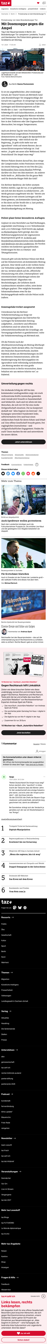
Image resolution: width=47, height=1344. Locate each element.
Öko (3, 930)
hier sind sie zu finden (34, 764)
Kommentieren (16, 465)
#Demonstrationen (32, 455)
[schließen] (43, 1296)
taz (6, 902)
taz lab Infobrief (7, 1161)
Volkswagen (6, 996)
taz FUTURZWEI (7, 1223)
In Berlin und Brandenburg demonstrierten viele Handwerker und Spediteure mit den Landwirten (23, 241)
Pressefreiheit (7, 990)
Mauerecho (6, 1117)
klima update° (6, 1112)
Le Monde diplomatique (11, 1228)
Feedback (5, 1284)
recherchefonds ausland (11, 1073)
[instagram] (25, 909)
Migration (5, 979)
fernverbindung (7, 1106)
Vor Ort (4, 1184)
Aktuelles (5, 1018)
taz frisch (5, 1150)
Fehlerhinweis (28, 465)
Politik (3, 924)
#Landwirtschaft (7, 458)
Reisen (4, 1251)
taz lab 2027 (6, 1200)
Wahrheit (5, 962)
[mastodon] (15, 909)
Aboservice (6, 1290)
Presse (4, 1040)
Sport (3, 946)
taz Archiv (5, 1234)
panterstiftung (7, 1079)
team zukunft (6, 1145)
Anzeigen (5, 1267)
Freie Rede (5, 1123)
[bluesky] (20, 909)
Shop (3, 1262)
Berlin (13, 14)
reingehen (5, 1128)
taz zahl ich (5, 1068)
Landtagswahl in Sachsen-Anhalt (14, 1001)
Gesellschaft (6, 935)
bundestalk (5, 1101)
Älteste (43, 744)
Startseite (4, 14)
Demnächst (6, 1178)
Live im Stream (7, 1189)
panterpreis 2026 (8, 1084)
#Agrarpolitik (19, 455)
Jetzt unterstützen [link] (23, 442)
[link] (5, 9)
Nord (3, 957)
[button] (44, 3)
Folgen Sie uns (6, 908)
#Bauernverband (7, 455)
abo (2, 1057)
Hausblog (5, 1023)
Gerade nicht (35, 1296)
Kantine (4, 1256)
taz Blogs (5, 1217)
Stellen (4, 1034)
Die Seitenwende (8, 1029)
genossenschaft (7, 1062)
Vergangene (6, 1195)
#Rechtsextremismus (22, 458)
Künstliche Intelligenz (10, 985)
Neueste (36, 744)
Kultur (3, 940)
